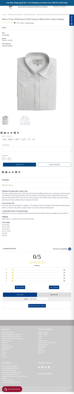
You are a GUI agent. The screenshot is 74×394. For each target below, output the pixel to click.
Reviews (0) (20, 294)
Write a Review (20, 287)
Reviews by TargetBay (60, 249)
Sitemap (4, 357)
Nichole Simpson (43, 344)
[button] (7, 23)
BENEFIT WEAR (42, 334)
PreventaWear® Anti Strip (10, 374)
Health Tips (5, 344)
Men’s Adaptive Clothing (14, 14)
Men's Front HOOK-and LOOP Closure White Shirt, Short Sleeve (54, 14)
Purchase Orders (7, 340)
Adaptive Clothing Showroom (47, 342)
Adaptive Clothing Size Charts (11, 336)
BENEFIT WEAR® (43, 332)
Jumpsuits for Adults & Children (11, 372)
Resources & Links (7, 346)
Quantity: (5, 155)
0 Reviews (37, 265)
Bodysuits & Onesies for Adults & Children (14, 376)
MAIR (39, 338)
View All (40, 353)
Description (5, 180)
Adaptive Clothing (7, 332)
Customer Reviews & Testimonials (12, 338)
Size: (7, 136)
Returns (4, 353)
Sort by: (26, 299)
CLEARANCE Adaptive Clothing (11, 382)
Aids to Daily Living (7, 380)
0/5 (37, 257)
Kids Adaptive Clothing (9, 370)
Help (3, 355)
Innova (40, 336)
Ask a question (20, 23)
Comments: (5, 145)
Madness (41, 349)
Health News (6, 349)
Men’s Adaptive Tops (29, 14)
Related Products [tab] (7, 185)
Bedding (4, 378)
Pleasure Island (42, 340)
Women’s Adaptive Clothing (10, 368)
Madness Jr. (41, 351)
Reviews (72, 19)
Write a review (30, 23)
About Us (5, 342)
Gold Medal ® (42, 346)
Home (4, 14)
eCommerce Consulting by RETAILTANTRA (55, 390)
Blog (3, 351)
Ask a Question (54, 287)
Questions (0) (54, 294)
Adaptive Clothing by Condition (11, 334)
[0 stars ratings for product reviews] (37, 262)
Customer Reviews (9, 248)
